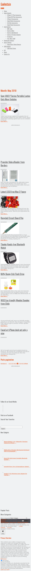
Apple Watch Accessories (13, 21)
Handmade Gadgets (9, 41)
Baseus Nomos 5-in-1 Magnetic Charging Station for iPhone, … (15, 442)
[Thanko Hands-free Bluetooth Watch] (15, 258)
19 (22, 363)
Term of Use (13, 522)
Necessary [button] (4, 559)
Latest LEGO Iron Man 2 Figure (13, 191)
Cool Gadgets (7, 27)
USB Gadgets (7, 46)
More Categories (5, 518)
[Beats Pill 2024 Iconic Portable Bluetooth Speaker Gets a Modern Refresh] (6, 457)
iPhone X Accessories (12, 19)
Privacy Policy (5, 522)
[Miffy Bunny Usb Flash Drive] (15, 284)
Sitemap (3, 521)
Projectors (10, 37)
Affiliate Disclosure (22, 522)
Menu (2, 8)
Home (5, 11)
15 (16, 363)
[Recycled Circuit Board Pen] (15, 228)
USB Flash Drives (11, 48)
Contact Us (7, 54)
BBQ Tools (9, 29)
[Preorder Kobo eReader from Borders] (15, 176)
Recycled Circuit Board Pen (12, 218)
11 (9, 363)
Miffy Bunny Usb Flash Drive (12, 274)
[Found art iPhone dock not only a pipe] (15, 344)
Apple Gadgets (7, 13)
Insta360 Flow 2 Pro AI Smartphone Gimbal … (17, 466)
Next (26, 363)
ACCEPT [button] (9, 527)
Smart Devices (7, 43)
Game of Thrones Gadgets (14, 35)
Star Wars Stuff (11, 39)
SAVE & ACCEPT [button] (5, 569)
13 (12, 363)
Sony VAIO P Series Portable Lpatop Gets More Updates (15, 97)
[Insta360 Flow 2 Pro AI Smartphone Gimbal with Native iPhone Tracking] (6, 465)
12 (11, 363)
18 (20, 363)
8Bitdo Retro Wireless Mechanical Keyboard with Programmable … (16, 450)
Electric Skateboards (12, 33)
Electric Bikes (10, 31)
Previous (3, 363)
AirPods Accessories (12, 23)
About (5, 52)
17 (19, 363)
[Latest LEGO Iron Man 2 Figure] (15, 202)
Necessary (6, 560)
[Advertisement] (15, 71)
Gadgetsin (6, 4)
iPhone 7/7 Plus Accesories (14, 15)
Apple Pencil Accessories (13, 25)
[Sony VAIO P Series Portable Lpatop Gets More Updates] (15, 109)
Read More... (4, 121)
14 (14, 363)
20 (24, 363)
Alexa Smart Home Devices (14, 44)
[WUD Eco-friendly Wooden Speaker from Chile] (15, 314)
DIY (5, 50)
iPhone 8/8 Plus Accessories (14, 17)
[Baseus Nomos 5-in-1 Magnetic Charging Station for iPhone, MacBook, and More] (6, 440)
